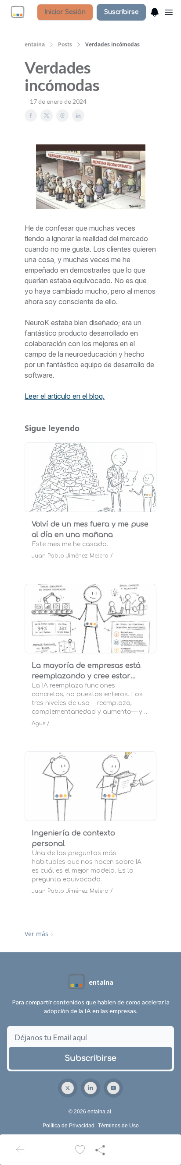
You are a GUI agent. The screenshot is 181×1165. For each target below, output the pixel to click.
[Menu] (154, 11)
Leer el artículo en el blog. (65, 396)
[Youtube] (113, 1088)
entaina (35, 44)
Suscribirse (121, 12)
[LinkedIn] (90, 1088)
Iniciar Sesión (65, 12)
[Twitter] (67, 1088)
